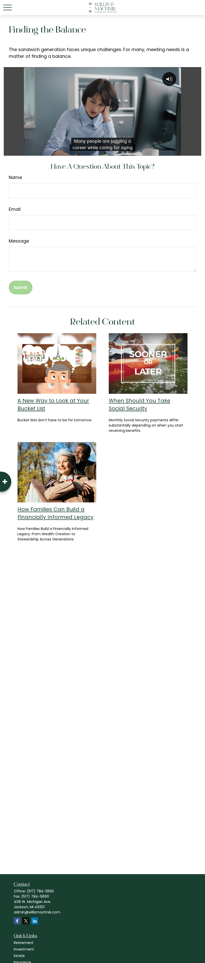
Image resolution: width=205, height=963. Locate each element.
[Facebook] (17, 920)
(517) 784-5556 (40, 891)
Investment (24, 949)
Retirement (24, 942)
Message (19, 241)
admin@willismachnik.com (37, 912)
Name (15, 177)
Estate (19, 955)
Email (14, 209)
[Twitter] (25, 920)
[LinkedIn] (34, 920)
